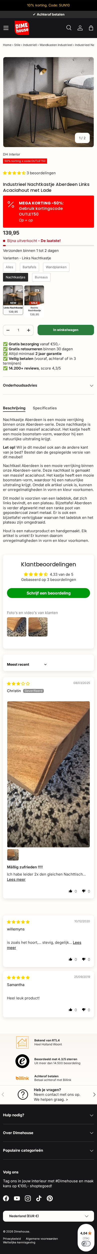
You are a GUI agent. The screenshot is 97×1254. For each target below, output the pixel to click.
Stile (17, 45)
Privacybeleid (12, 1238)
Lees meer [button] (16, 879)
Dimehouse (21, 1231)
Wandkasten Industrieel (56, 45)
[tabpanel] (48, 480)
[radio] (9, 267)
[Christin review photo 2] (13, 855)
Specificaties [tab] (45, 408)
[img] (18, 683)
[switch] (86, 1243)
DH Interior (11, 154)
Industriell (30, 45)
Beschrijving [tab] (14, 408)
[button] (91, 27)
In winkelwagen (65, 330)
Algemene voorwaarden (42, 1238)
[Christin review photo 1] (48, 774)
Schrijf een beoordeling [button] (49, 593)
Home (7, 45)
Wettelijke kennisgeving (19, 1242)
